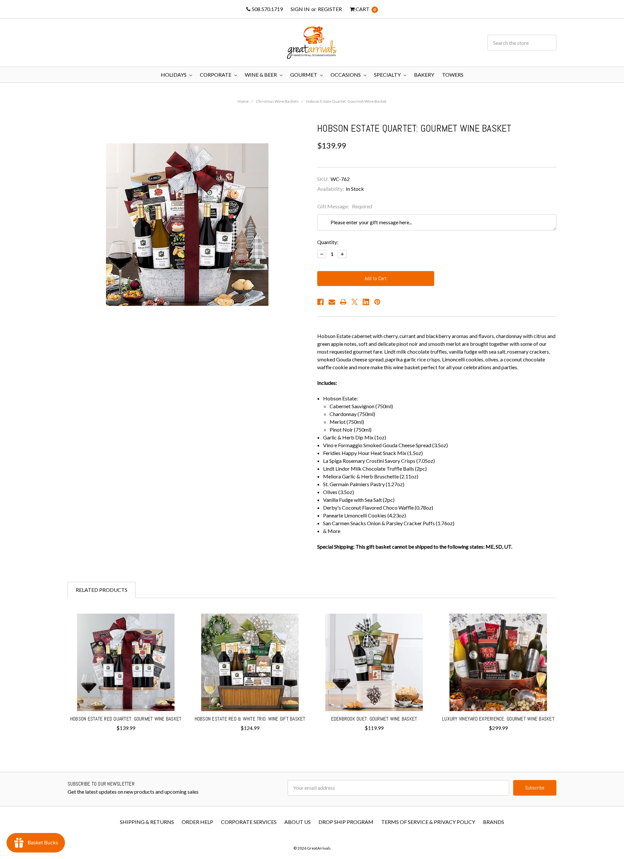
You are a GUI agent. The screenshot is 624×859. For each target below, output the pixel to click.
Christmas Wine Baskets (277, 101)
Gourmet (304, 75)
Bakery (424, 75)
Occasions (346, 75)
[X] (354, 302)
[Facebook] (320, 302)
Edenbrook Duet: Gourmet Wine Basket (374, 718)
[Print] (343, 302)
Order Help (197, 822)
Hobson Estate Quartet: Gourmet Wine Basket (346, 101)
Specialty (388, 75)
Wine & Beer (261, 75)
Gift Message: (344, 206)
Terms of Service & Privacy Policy (428, 822)
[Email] (332, 302)
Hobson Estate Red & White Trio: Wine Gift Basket (250, 718)
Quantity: (327, 242)
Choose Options (125, 696)
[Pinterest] (377, 302)
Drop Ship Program (345, 822)
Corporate (216, 75)
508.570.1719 (267, 9)
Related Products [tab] (101, 590)
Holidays (174, 75)
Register (330, 9)
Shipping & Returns (147, 822)
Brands (493, 822)
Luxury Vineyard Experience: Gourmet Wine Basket (498, 718)
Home (243, 101)
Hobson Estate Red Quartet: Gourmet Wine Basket (126, 718)
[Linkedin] (366, 302)
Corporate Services (249, 822)
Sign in (300, 9)
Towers (452, 75)
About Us (297, 822)
